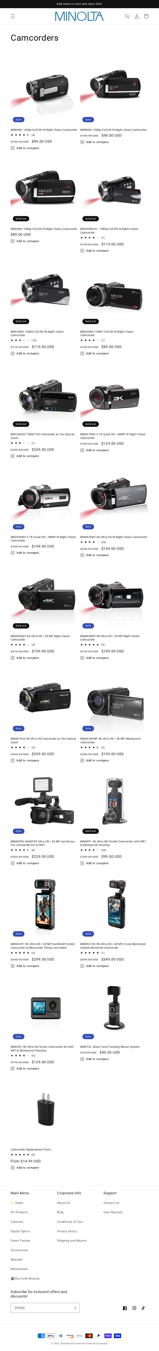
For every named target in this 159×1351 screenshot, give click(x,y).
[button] (12, 16)
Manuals (17, 1259)
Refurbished (19, 1269)
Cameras (17, 1222)
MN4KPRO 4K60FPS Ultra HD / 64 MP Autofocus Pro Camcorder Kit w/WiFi (43, 843)
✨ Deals (17, 1203)
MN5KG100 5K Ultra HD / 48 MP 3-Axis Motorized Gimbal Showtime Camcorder (113, 945)
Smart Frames (20, 1240)
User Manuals (113, 1212)
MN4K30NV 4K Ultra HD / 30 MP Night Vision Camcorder (40, 638)
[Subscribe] (74, 1308)
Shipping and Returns (72, 1240)
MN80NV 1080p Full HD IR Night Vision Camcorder (44, 129)
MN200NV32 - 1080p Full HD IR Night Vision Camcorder (109, 230)
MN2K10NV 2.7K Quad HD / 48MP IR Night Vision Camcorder (113, 436)
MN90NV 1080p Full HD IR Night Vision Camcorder (44, 228)
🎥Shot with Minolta (25, 1278)
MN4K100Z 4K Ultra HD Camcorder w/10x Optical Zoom (43, 740)
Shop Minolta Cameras (73, 1343)
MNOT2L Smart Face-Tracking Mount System (110, 1046)
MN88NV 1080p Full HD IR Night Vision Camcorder (113, 129)
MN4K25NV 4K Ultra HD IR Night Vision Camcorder (113, 537)
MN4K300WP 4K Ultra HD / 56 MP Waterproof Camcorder (110, 740)
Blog (60, 1212)
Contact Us (111, 1203)
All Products (19, 1212)
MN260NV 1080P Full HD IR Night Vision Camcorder (106, 333)
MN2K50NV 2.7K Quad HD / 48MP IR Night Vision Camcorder (43, 538)
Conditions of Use (70, 1222)
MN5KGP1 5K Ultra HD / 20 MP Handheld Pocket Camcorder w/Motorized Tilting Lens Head (43, 945)
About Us (63, 1203)
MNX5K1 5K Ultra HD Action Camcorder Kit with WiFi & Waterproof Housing (42, 1048)
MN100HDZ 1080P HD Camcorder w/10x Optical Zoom (42, 436)
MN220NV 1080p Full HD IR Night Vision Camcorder (37, 333)
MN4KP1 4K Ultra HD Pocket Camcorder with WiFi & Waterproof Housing (113, 843)
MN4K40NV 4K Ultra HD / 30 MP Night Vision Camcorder (110, 638)
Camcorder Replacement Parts (31, 1149)
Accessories (19, 1250)
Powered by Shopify (97, 1343)
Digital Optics (20, 1231)
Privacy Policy (67, 1231)
